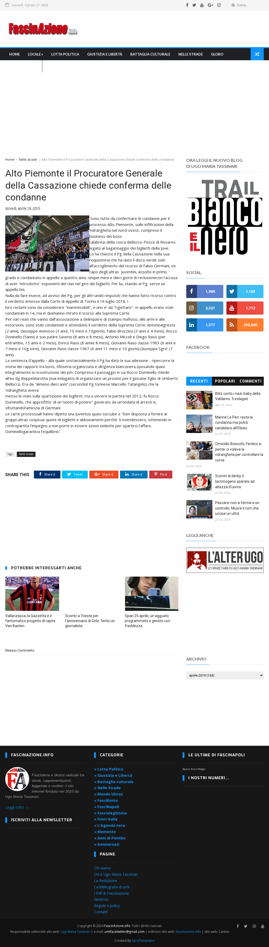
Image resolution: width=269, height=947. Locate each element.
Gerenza (101, 899)
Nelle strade (190, 54)
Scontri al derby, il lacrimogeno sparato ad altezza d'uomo (235, 481)
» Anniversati (106, 844)
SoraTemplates (143, 940)
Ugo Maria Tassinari (75, 931)
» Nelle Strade (107, 787)
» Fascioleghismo (110, 812)
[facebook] (187, 5)
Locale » (35, 54)
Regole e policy (107, 905)
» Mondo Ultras (108, 794)
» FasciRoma (106, 800)
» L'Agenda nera (109, 825)
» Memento (105, 831)
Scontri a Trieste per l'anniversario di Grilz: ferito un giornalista (90, 621)
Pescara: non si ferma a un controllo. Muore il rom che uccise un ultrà (237, 508)
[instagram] (219, 5)
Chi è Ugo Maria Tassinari (116, 874)
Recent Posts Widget (194, 769)
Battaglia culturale (150, 54)
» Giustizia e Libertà (113, 775)
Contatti (101, 911)
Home (14, 54)
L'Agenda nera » (23, 66)
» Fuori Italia (105, 819)
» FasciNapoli (106, 806)
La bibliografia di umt (112, 886)
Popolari (225, 381)
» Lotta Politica (108, 769)
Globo (217, 54)
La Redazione (105, 880)
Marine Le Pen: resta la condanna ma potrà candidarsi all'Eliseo (234, 422)
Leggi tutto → (17, 807)
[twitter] (194, 5)
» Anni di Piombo (110, 837)
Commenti (251, 381)
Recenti (199, 381)
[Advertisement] (167, 29)
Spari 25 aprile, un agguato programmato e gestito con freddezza (147, 621)
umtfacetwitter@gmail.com (125, 931)
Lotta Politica (65, 54)
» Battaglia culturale (113, 781)
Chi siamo (102, 867)
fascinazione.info (188, 931)
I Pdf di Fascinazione (111, 893)
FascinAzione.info (117, 926)
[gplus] (210, 5)
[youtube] (202, 5)
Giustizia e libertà (104, 54)
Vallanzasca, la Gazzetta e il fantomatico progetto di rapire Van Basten (30, 621)
